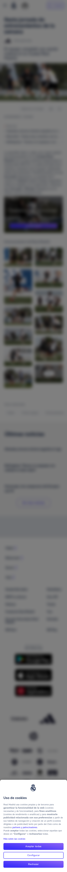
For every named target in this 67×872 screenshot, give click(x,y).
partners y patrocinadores (24, 827)
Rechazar (33, 864)
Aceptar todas (33, 846)
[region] (33, 826)
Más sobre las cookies (14, 839)
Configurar (33, 855)
